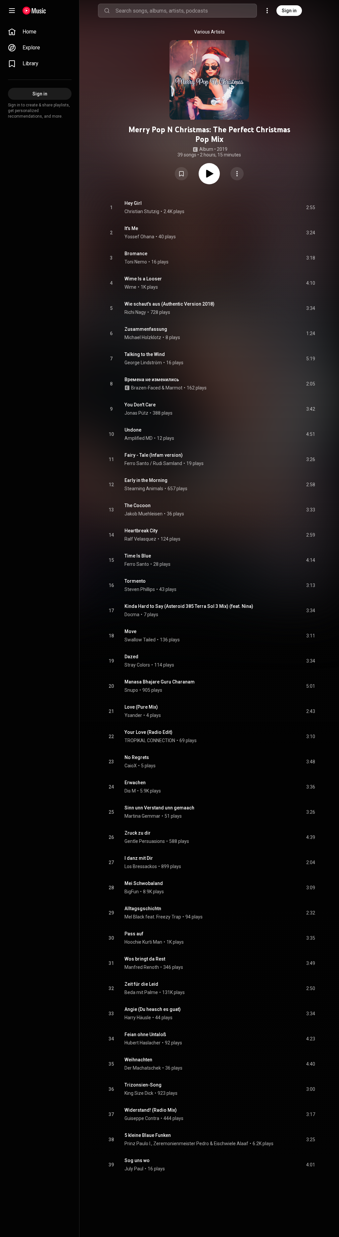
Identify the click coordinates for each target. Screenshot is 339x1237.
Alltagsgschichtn (142, 908)
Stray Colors (137, 665)
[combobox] (186, 10)
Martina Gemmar (142, 816)
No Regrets (136, 757)
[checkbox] (311, 207)
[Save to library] (181, 174)
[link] (40, 32)
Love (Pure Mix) (141, 707)
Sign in (289, 10)
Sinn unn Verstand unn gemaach (159, 807)
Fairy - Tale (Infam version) (153, 455)
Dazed (131, 656)
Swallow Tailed (140, 639)
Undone (132, 430)
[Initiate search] (107, 10)
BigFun (131, 891)
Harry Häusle (137, 1017)
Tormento (135, 581)
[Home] (34, 11)
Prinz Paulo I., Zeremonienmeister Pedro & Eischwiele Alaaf (186, 1143)
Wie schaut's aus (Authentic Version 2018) (169, 304)
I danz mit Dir (138, 858)
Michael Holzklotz (142, 337)
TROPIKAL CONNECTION (149, 740)
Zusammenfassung (145, 329)
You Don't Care (140, 404)
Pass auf (133, 933)
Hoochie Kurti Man (143, 942)
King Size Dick (138, 1093)
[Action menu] (237, 173)
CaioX (130, 765)
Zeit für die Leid (141, 984)
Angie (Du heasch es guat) (152, 1009)
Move (130, 631)
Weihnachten (138, 1059)
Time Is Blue (137, 556)
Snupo (131, 690)
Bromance (135, 253)
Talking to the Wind (144, 354)
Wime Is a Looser (143, 278)
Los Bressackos (140, 866)
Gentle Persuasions (144, 841)
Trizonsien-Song (143, 1085)
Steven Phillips (139, 589)
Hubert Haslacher (142, 1042)
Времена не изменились (151, 379)
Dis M (130, 791)
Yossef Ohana (139, 236)
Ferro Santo (136, 564)
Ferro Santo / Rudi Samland (153, 463)
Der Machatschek (142, 1068)
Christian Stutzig (141, 211)
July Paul (133, 1168)
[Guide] (12, 11)
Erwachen (135, 782)
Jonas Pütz (136, 413)
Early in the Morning (146, 480)
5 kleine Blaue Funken (147, 1135)
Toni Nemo (135, 262)
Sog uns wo (137, 1160)
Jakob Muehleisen (143, 513)
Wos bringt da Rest (144, 959)
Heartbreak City (141, 530)
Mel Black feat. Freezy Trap (152, 916)
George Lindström (143, 362)
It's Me (131, 228)
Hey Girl (133, 203)
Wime (130, 287)
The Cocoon (137, 505)
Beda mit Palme (141, 992)
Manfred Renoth (141, 967)
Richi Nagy (135, 312)
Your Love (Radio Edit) (148, 732)
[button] (181, 173)
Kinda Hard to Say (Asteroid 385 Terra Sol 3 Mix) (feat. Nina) (188, 606)
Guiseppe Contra (141, 1118)
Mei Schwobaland (143, 883)
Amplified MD (138, 438)
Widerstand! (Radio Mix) (150, 1110)
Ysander (133, 715)
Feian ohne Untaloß (145, 1034)
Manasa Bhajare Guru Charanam (159, 681)
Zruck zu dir (137, 833)
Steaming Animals (143, 488)
